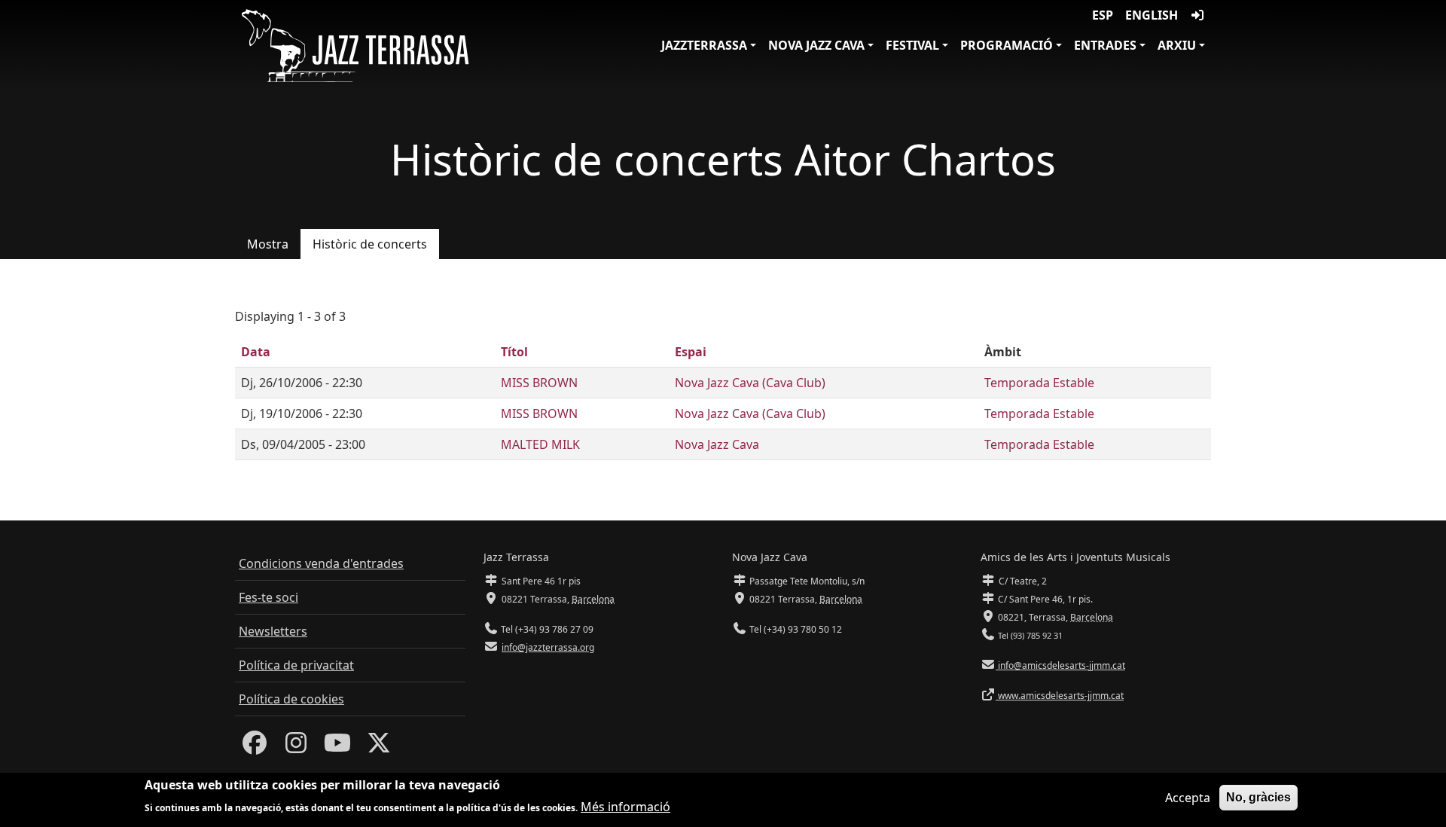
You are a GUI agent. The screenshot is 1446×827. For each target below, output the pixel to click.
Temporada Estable (1039, 382)
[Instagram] (296, 747)
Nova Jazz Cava (816, 45)
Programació (1006, 45)
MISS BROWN (539, 382)
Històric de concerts (370, 244)
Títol (514, 351)
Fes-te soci (268, 597)
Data (255, 351)
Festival (912, 45)
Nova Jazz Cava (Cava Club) (750, 382)
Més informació (625, 806)
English (1151, 15)
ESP (1102, 15)
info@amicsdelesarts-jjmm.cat (1060, 665)
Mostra (267, 244)
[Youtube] (337, 747)
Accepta (1187, 797)
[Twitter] (379, 747)
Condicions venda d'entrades (321, 563)
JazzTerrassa (704, 45)
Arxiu (1177, 45)
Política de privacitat (296, 665)
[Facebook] (254, 747)
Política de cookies (291, 699)
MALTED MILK (540, 444)
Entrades (1105, 45)
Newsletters (273, 631)
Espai (690, 351)
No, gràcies (1258, 797)
